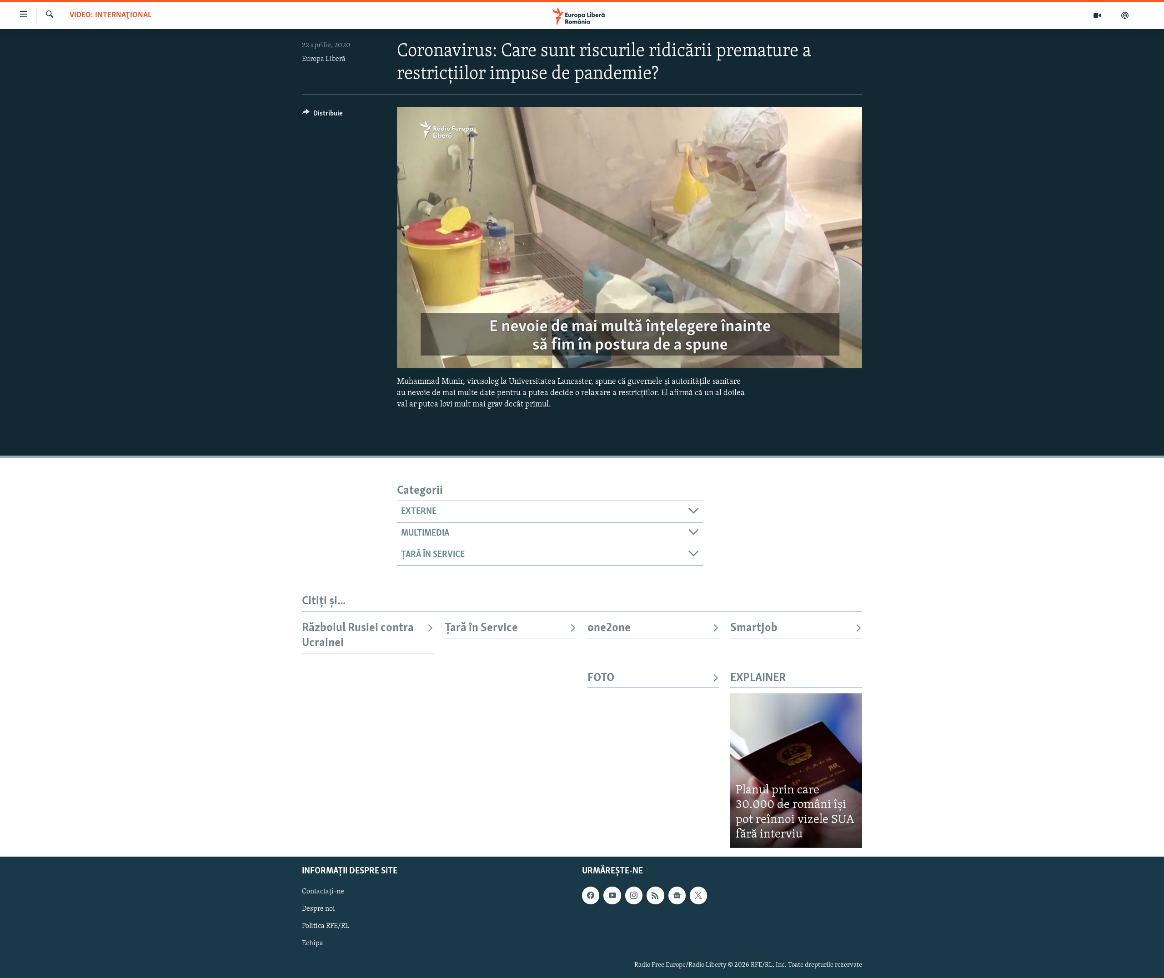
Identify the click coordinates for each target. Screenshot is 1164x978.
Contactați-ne (323, 891)
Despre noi (318, 909)
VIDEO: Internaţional (110, 15)
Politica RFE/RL (325, 926)
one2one (609, 628)
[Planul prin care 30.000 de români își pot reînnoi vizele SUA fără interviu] (796, 770)
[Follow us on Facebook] (590, 895)
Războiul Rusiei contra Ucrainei (358, 635)
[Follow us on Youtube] (612, 895)
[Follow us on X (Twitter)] (698, 895)
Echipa (312, 943)
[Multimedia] (1097, 15)
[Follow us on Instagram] (633, 895)
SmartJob (754, 628)
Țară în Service (481, 628)
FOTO (600, 678)
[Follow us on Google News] (677, 895)
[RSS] (655, 895)
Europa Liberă (324, 59)
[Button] (322, 115)
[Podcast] (1125, 15)
